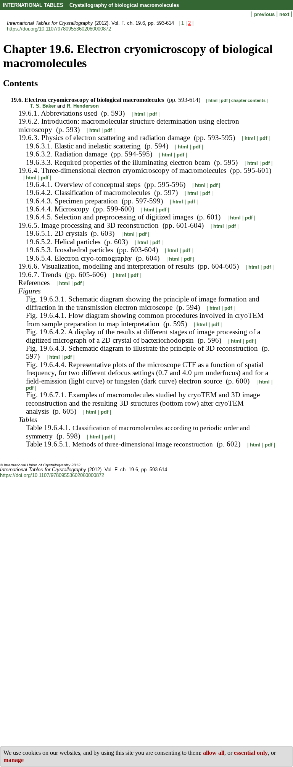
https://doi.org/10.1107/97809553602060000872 (59, 29)
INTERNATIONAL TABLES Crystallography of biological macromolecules (91, 5)
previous (265, 14)
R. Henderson (83, 106)
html (212, 100)
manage (13, 760)
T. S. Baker (43, 106)
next (285, 14)
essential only (251, 752)
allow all (213, 752)
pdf (224, 100)
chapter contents (248, 100)
